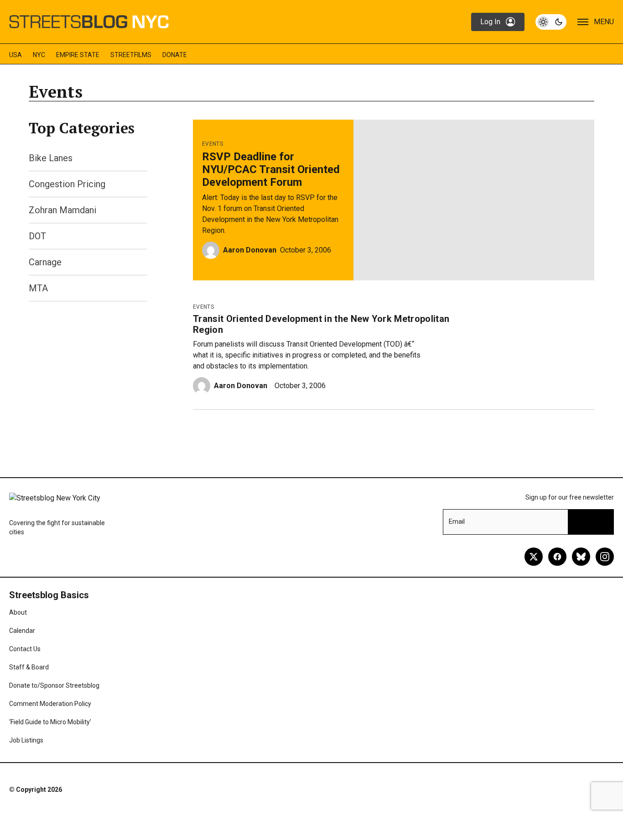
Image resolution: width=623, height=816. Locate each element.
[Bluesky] (581, 557)
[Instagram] (605, 557)
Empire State (77, 54)
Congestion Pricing (67, 184)
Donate (174, 54)
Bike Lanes (51, 158)
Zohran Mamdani (62, 210)
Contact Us (25, 649)
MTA (38, 288)
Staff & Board (29, 667)
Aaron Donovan (249, 250)
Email (457, 521)
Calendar (22, 630)
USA (15, 54)
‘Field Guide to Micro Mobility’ (50, 722)
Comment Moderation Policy (50, 703)
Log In (490, 21)
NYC (39, 54)
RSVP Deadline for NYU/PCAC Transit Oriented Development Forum (271, 169)
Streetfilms (130, 54)
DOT (37, 236)
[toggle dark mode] (550, 22)
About (18, 612)
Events (212, 144)
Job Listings (26, 740)
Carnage (45, 262)
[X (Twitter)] (533, 557)
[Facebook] (557, 557)
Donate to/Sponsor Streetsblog (54, 685)
